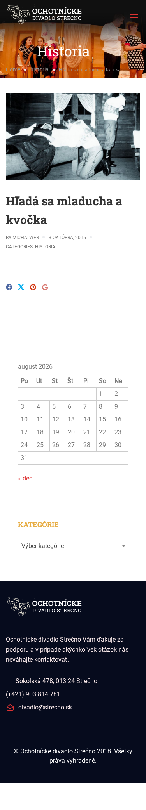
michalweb (25, 237)
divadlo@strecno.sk (45, 707)
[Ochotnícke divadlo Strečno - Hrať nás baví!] (73, 14)
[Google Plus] (45, 287)
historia (39, 69)
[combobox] (73, 545)
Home (13, 69)
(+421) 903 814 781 (33, 694)
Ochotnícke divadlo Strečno (57, 751)
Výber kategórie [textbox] (42, 546)
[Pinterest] (33, 287)
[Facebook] (9, 287)
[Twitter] (21, 287)
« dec (25, 478)
